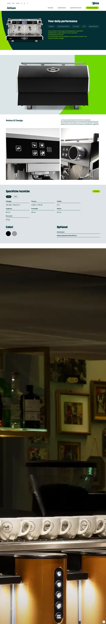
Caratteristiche (62, 8)
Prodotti (8, 3)
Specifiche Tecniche (75, 8)
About (13, 3)
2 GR (8, 196)
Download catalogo (92, 8)
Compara (96, 191)
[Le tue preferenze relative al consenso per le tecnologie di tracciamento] (104, 622)
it (27, 3)
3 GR (15, 196)
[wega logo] (95, 3)
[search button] (22, 3)
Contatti (17, 3)
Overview (50, 8)
